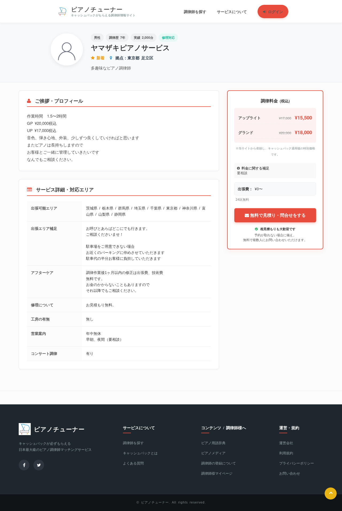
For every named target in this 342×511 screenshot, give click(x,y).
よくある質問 (133, 463)
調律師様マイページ (216, 473)
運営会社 (286, 443)
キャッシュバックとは (140, 453)
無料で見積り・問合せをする (277, 215)
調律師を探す (133, 443)
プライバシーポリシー (296, 463)
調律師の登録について (218, 463)
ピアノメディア (213, 453)
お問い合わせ (289, 473)
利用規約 (286, 453)
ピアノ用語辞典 (213, 443)
